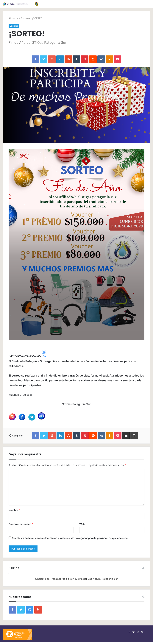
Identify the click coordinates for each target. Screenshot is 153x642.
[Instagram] (29, 610)
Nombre (14, 510)
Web (82, 524)
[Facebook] (12, 610)
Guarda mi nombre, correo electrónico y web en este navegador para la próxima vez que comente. (70, 538)
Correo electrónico (21, 524)
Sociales (25, 18)
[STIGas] (20, 4)
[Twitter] (21, 610)
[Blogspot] (38, 610)
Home (14, 18)
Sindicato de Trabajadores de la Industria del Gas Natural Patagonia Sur (76, 578)
